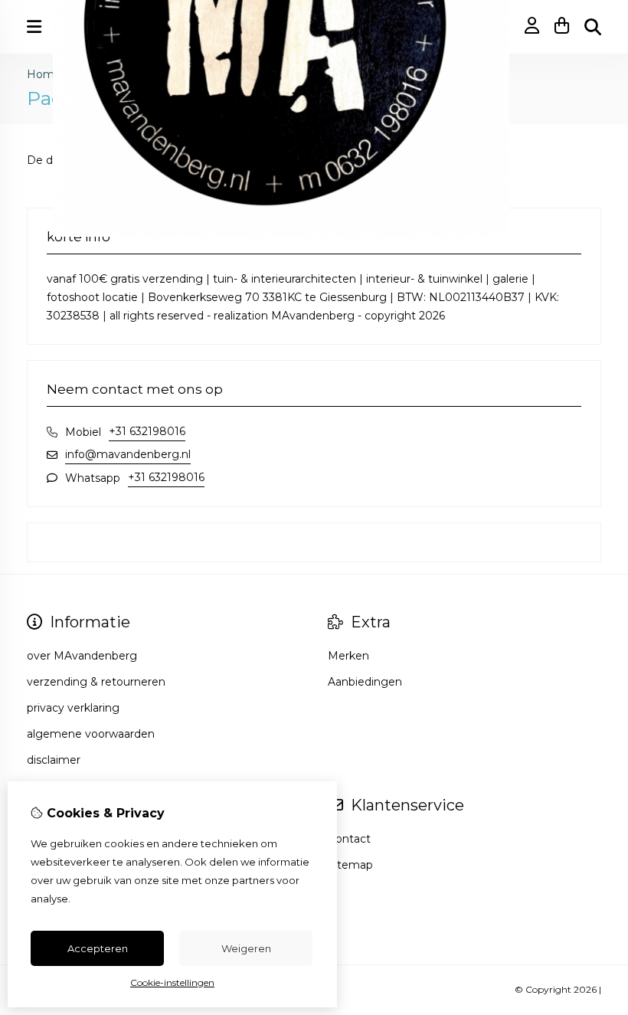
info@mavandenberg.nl (128, 454)
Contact (349, 839)
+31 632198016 (147, 431)
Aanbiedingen (365, 682)
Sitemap (350, 865)
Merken (348, 656)
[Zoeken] (592, 26)
